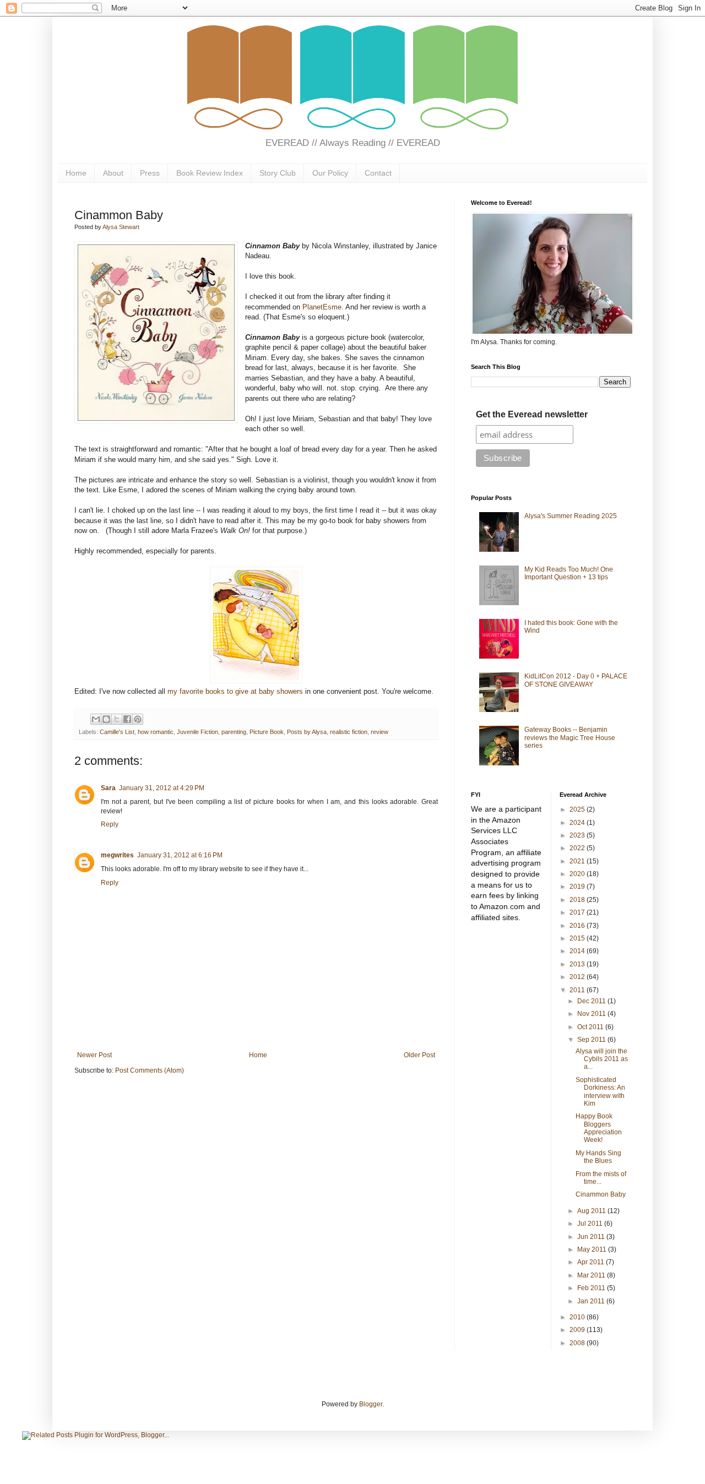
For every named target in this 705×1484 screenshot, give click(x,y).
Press (150, 172)
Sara (108, 788)
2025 (578, 809)
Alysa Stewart (120, 227)
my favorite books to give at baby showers (235, 691)
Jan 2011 (591, 1301)
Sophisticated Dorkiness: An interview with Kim (600, 1091)
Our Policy (330, 172)
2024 (578, 823)
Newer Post (94, 1055)
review (379, 732)
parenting (233, 732)
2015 (578, 938)
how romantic (155, 732)
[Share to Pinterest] (137, 719)
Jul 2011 (590, 1223)
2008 (578, 1343)
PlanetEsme (321, 307)
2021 (578, 861)
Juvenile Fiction (197, 732)
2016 (578, 925)
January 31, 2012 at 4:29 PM (161, 788)
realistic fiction (348, 732)
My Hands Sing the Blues (598, 1157)
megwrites (117, 855)
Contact (378, 172)
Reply (109, 824)
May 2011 (592, 1249)
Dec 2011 (592, 1001)
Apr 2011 (591, 1262)
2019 (578, 886)
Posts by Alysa (307, 732)
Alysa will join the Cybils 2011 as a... (602, 1059)
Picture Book (267, 732)
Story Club (277, 172)
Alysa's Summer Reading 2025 (570, 516)
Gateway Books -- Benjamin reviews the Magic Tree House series (569, 737)
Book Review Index (209, 172)
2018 (578, 900)
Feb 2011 (592, 1288)
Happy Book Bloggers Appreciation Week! (599, 1128)
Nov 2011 (592, 1014)
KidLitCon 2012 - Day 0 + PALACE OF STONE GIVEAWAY (575, 680)
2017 (578, 912)
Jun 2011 (591, 1237)
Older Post (419, 1055)
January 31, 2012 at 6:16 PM (180, 855)
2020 (578, 874)
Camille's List (117, 732)
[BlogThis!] (106, 719)
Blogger (370, 1404)
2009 (578, 1330)
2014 (578, 951)
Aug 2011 (592, 1211)
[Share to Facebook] (127, 719)
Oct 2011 (591, 1027)
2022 (578, 848)
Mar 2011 (592, 1275)
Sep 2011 (592, 1039)
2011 (578, 990)
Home (76, 172)
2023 (578, 835)
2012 (578, 977)
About (113, 172)
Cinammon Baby (601, 1194)
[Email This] (95, 719)
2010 (578, 1317)
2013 (578, 964)
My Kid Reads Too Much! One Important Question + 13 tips (568, 573)
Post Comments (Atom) (149, 1070)
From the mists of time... (601, 1178)
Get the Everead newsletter (532, 414)
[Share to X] (116, 719)
